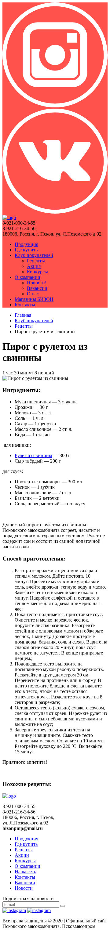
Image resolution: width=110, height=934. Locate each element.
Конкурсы (37, 271)
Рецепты (36, 260)
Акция (34, 266)
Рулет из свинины (33, 455)
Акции (22, 855)
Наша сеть (25, 871)
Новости (24, 888)
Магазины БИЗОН (34, 299)
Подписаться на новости (28, 898)
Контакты (25, 304)
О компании (27, 277)
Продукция (26, 244)
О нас (33, 293)
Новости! (36, 282)
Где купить (26, 249)
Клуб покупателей (34, 255)
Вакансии (37, 288)
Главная (23, 315)
